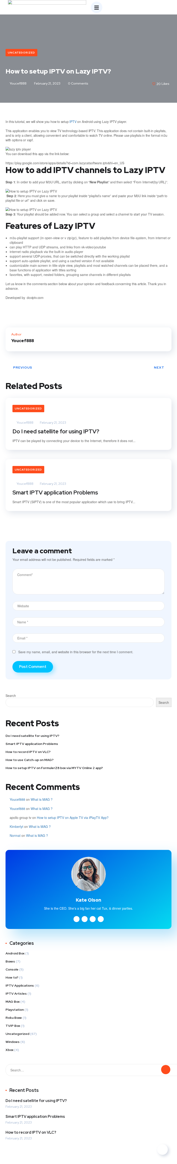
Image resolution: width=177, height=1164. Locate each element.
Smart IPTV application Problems (55, 492)
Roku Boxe (14, 1018)
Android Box (15, 953)
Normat (15, 835)
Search (11, 695)
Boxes (10, 961)
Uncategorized (21, 52)
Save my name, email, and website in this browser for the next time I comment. (75, 652)
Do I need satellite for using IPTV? (55, 431)
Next (159, 367)
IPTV (72, 121)
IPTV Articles (16, 993)
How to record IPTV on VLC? (28, 752)
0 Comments (77, 83)
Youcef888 (18, 83)
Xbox (9, 1050)
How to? (12, 977)
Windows (13, 1042)
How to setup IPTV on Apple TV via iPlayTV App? (73, 817)
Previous (22, 367)
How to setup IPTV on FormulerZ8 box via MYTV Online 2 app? (54, 768)
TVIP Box (13, 1026)
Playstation (15, 1010)
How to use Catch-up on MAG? (29, 760)
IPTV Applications (20, 985)
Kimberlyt (16, 826)
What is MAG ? (42, 799)
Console (12, 969)
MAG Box (13, 1001)
